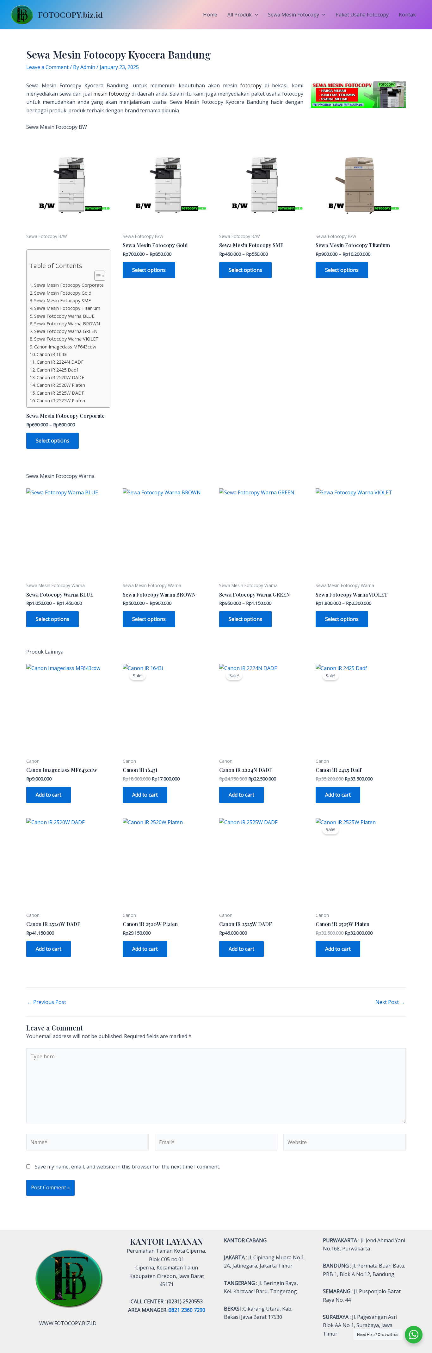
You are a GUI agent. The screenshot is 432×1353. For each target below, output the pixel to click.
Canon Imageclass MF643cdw (65, 347)
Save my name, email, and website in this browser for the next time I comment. (127, 1166)
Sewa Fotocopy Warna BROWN (67, 324)
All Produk (239, 14)
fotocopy (251, 85)
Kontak (407, 14)
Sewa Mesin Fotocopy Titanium (67, 308)
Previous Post (46, 1002)
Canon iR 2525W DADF (60, 393)
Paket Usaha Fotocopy (362, 14)
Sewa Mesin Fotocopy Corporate (69, 285)
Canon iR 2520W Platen (61, 385)
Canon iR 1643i (52, 354)
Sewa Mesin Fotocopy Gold (62, 293)
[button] (255, 14)
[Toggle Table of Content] (96, 275)
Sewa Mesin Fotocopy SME (62, 301)
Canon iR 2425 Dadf (57, 370)
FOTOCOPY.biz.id (70, 14)
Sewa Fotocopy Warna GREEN (65, 331)
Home (210, 14)
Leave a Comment (47, 67)
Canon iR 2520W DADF (60, 377)
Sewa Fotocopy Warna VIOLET (66, 339)
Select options (52, 440)
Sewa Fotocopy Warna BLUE (64, 316)
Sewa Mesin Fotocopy (293, 14)
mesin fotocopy (111, 93)
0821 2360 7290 (187, 1309)
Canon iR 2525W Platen (61, 401)
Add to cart (48, 794)
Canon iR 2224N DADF (60, 362)
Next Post (390, 1002)
